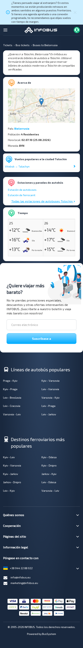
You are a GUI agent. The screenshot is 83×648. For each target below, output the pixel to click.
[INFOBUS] (41, 29)
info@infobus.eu (20, 577)
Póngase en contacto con (20, 558)
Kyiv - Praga (10, 389)
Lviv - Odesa (49, 482)
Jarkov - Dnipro (12, 482)
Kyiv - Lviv (9, 457)
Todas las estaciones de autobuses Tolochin (42, 201)
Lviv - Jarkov (49, 414)
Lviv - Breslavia (12, 397)
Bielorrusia (21, 128)
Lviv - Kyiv (9, 490)
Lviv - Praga (48, 405)
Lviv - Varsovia (50, 389)
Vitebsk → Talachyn (17, 166)
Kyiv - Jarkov (10, 474)
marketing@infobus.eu (24, 583)
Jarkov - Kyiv (49, 474)
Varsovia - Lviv (12, 414)
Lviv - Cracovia (11, 405)
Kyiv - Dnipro (49, 465)
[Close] (75, 12)
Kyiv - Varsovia (50, 380)
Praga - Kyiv (10, 380)
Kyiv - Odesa (49, 457)
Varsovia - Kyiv (50, 397)
